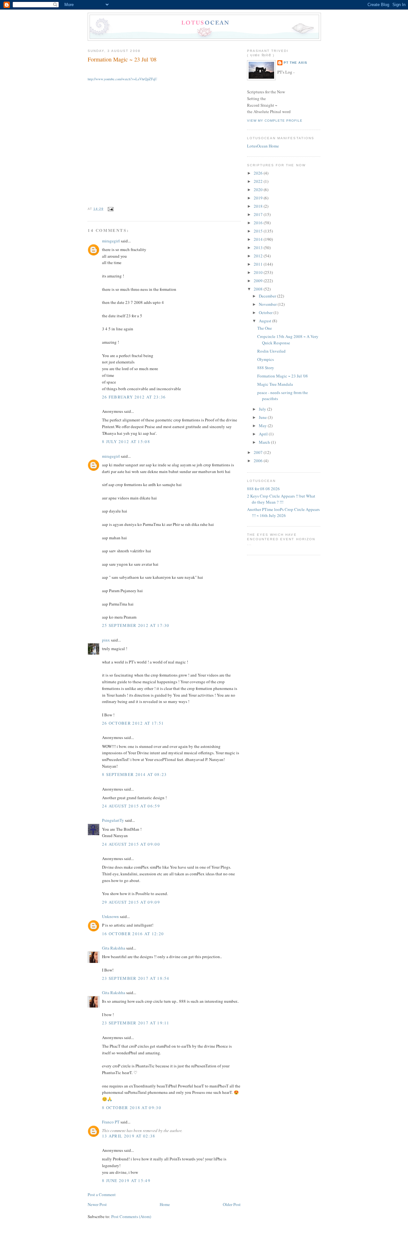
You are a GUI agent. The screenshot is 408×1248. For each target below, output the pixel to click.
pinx (106, 640)
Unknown (110, 916)
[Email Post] (110, 209)
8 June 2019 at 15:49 (126, 1180)
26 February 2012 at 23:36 (134, 397)
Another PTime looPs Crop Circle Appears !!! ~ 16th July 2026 (283, 512)
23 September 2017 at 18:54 (136, 978)
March (265, 442)
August (265, 321)
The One (264, 328)
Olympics (265, 359)
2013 (259, 247)
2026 (259, 173)
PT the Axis (295, 62)
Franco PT (111, 1122)
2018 (259, 206)
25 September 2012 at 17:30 (136, 625)
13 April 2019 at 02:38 (129, 1136)
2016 (259, 223)
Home (165, 1204)
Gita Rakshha (114, 948)
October (266, 312)
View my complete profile (274, 120)
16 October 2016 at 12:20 (133, 933)
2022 (259, 181)
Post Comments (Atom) (131, 1216)
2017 (259, 214)
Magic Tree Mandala (275, 384)
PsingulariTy (113, 820)
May (263, 425)
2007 (259, 452)
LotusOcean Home (263, 146)
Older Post (232, 1204)
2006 (259, 460)
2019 (259, 198)
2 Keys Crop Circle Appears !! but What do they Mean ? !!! (281, 499)
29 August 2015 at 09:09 (131, 902)
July (263, 409)
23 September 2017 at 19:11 (136, 1023)
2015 (259, 231)
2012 (259, 256)
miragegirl (111, 241)
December (268, 296)
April (264, 434)
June (263, 417)
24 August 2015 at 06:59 (131, 806)
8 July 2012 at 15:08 (126, 441)
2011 (259, 264)
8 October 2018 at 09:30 (131, 1107)
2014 (259, 239)
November (268, 304)
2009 (259, 280)
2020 (259, 189)
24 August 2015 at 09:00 (131, 844)
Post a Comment (102, 1194)
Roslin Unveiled (271, 351)
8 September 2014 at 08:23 (134, 774)
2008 (259, 289)
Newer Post (97, 1204)
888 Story (265, 367)
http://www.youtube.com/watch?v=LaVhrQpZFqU (122, 79)
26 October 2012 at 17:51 (133, 723)
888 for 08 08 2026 (263, 488)
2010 (259, 272)
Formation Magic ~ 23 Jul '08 (122, 59)
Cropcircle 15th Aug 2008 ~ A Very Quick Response (287, 340)
